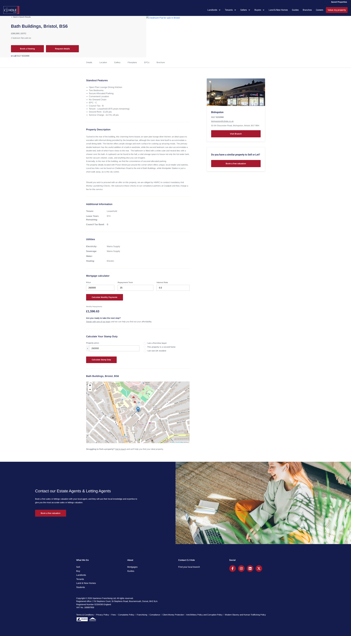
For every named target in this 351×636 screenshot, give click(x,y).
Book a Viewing (27, 48)
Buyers (257, 10)
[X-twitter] (259, 568)
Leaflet (172, 442)
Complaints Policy (126, 614)
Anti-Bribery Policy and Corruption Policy (204, 614)
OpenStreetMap (179, 442)
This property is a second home (161, 347)
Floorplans (132, 62)
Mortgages (132, 567)
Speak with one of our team (98, 321)
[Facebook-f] (232, 568)
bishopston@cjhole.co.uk (222, 121)
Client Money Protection (173, 614)
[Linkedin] (250, 568)
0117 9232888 (23, 56)
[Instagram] (241, 568)
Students (80, 587)
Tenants (229, 10)
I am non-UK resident (156, 351)
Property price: (92, 343)
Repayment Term (125, 282)
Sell (78, 567)
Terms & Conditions (85, 614)
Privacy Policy (102, 614)
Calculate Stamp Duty (101, 360)
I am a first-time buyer (157, 343)
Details (89, 62)
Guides (295, 10)
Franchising (142, 614)
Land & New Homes (278, 10)
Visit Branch (236, 134)
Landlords (212, 10)
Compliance (154, 614)
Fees (113, 614)
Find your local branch (189, 567)
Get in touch (120, 449)
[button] (138, 409)
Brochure (161, 62)
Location (103, 62)
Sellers (243, 10)
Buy (78, 571)
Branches (307, 10)
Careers (319, 10)
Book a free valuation (236, 163)
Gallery (117, 62)
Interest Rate (162, 282)
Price (88, 282)
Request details (62, 48)
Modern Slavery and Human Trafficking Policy (245, 614)
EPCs (146, 62)
